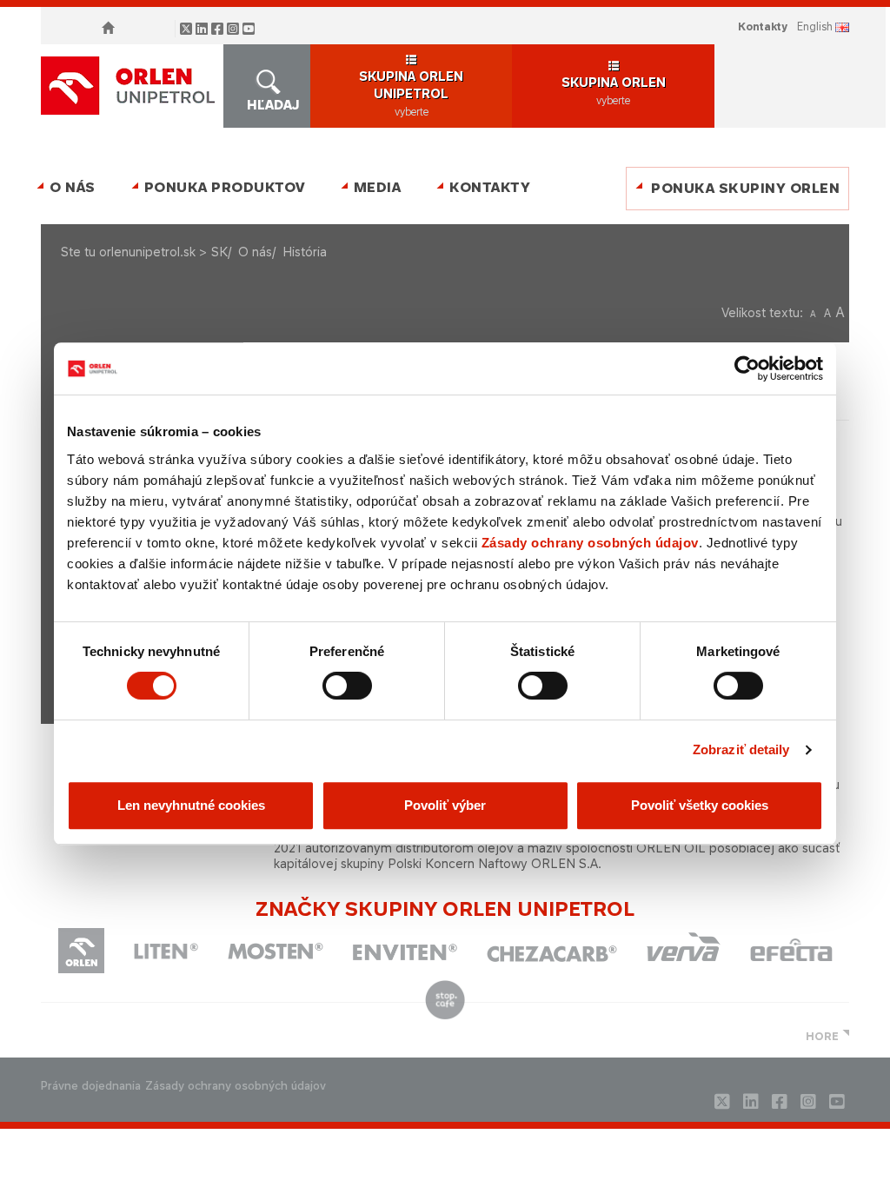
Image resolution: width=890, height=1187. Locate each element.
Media (378, 187)
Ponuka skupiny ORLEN (745, 188)
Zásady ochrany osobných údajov (590, 542)
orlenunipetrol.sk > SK (163, 251)
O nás (73, 187)
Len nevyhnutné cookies (191, 805)
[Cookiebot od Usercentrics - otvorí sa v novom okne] (747, 368)
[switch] (347, 686)
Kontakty (762, 26)
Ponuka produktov (224, 187)
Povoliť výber (445, 805)
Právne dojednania (91, 1085)
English (815, 26)
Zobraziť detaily (741, 749)
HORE (822, 1036)
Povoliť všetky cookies (699, 805)
